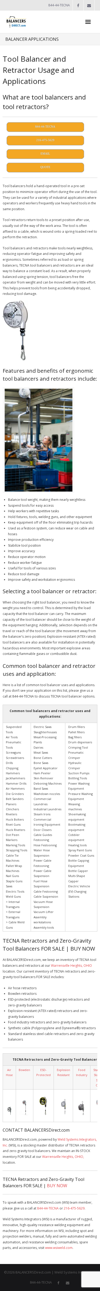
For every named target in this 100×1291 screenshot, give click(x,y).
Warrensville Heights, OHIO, (63, 1156)
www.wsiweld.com (59, 1247)
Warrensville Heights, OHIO (71, 965)
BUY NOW (57, 1186)
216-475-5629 (74, 1208)
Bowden (24, 1070)
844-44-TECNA (48, 1208)
